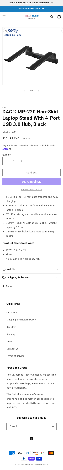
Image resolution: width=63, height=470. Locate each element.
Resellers (11, 327)
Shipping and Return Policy (21, 319)
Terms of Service (15, 356)
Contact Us (12, 348)
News (9, 341)
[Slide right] (38, 90)
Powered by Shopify (41, 464)
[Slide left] (24, 90)
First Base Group (27, 464)
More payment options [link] (31, 189)
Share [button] (9, 286)
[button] (4, 16)
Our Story (11, 312)
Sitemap (10, 334)
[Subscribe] (52, 426)
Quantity (6, 155)
